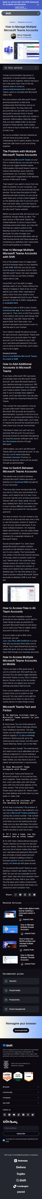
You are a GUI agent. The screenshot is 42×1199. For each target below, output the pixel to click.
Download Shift (21, 1030)
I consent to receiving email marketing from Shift (22, 1140)
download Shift (21, 482)
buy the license (10, 441)
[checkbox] (4, 1140)
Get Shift (6, 1103)
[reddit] (33, 1115)
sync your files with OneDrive (16, 641)
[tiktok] (19, 1115)
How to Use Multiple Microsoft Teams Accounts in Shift (20, 357)
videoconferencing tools (14, 89)
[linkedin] (9, 1115)
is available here (10, 303)
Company (6, 1097)
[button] (37, 13)
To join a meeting (26, 735)
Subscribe (21, 1134)
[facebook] (23, 1115)
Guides (12, 22)
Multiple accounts (25, 22)
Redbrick (20, 1155)
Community (7, 1092)
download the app (11, 310)
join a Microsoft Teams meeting (20, 813)
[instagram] (5, 1115)
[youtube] (14, 1115)
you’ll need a (16, 454)
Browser (6, 1087)
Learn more (19, 7)
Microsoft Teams (23, 160)
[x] (28, 1115)
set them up (14, 863)
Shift (11, 267)
